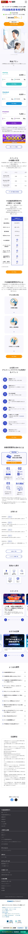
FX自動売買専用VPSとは (6, 814)
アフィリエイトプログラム (6, 850)
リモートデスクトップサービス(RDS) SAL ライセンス (11, 841)
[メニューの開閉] (26, 2)
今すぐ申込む (14, 271)
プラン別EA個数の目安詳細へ (14, 191)
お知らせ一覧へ (14, 551)
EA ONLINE (22, 416)
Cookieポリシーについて (6, 885)
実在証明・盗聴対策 (5, 912)
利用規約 (3, 888)
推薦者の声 (3, 817)
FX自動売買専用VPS (5, 809)
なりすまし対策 (17, 915)
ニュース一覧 (3, 857)
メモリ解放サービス (5, 865)
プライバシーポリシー (5, 883)
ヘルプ (2, 837)
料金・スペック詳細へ (14, 146)
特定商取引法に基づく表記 (6, 881)
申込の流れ (3, 821)
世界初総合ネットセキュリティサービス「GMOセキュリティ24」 (11, 907)
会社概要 (3, 890)
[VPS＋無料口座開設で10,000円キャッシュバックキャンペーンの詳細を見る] (14, 138)
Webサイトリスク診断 (12, 909)
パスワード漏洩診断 (5, 909)
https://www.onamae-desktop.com (10, 751)
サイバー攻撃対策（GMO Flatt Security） (8, 915)
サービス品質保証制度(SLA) (6, 839)
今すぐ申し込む (14, 24)
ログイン (3, 832)
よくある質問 (3, 823)
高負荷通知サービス (5, 863)
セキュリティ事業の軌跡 (5, 916)
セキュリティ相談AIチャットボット (7, 910)
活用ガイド (3, 834)
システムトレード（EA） (6, 872)
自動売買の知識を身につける (6, 874)
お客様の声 (3, 819)
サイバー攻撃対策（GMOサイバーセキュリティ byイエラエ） (11, 913)
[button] (6, 620)
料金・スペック (4, 812)
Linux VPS (3, 826)
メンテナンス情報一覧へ (14, 556)
